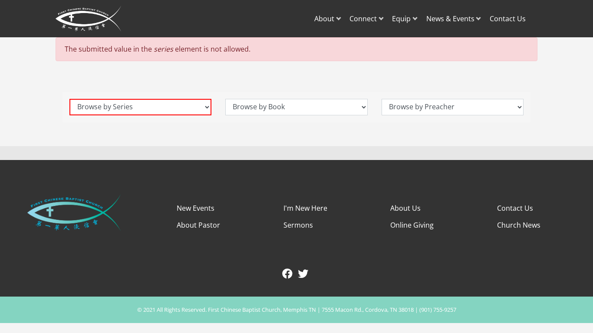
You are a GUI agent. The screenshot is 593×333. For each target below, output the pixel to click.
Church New (517, 225)
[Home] (89, 19)
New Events (195, 208)
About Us (405, 208)
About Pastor (198, 225)
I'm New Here (305, 208)
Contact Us (508, 18)
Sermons (298, 225)
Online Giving (412, 225)
